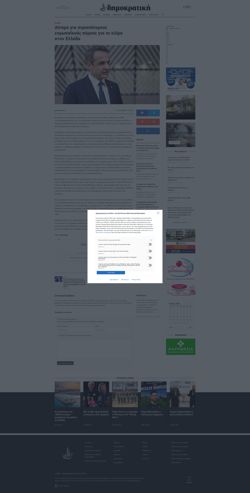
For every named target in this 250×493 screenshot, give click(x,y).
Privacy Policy (136, 279)
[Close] (159, 213)
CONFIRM (111, 272)
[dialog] (125, 246)
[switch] (149, 244)
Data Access (125, 279)
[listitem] (125, 240)
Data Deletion (114, 279)
